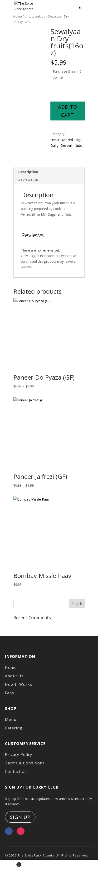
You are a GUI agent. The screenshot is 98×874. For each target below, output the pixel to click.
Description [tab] (28, 171)
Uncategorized (61, 140)
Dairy (54, 145)
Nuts (78, 145)
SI (51, 151)
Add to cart (67, 111)
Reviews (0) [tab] (28, 180)
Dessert (66, 145)
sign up (20, 817)
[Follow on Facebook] (9, 831)
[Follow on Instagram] (20, 831)
